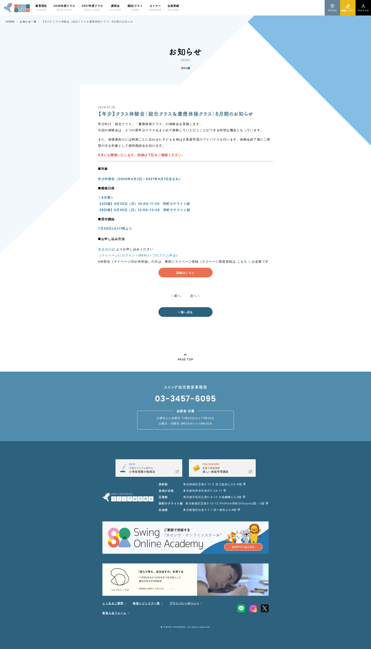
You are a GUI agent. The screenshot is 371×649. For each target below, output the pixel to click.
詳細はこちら (186, 272)
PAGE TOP (185, 359)
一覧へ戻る (185, 312)
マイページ (106, 249)
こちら (242, 261)
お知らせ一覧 (28, 21)
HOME (10, 21)
